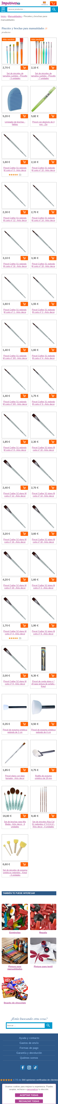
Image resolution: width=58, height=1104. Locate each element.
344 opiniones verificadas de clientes (40, 1080)
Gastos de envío (29, 1043)
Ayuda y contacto (29, 1038)
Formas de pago (29, 1047)
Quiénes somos (29, 1057)
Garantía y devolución (29, 1052)
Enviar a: (45, 4)
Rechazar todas (29, 1101)
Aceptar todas (29, 1095)
